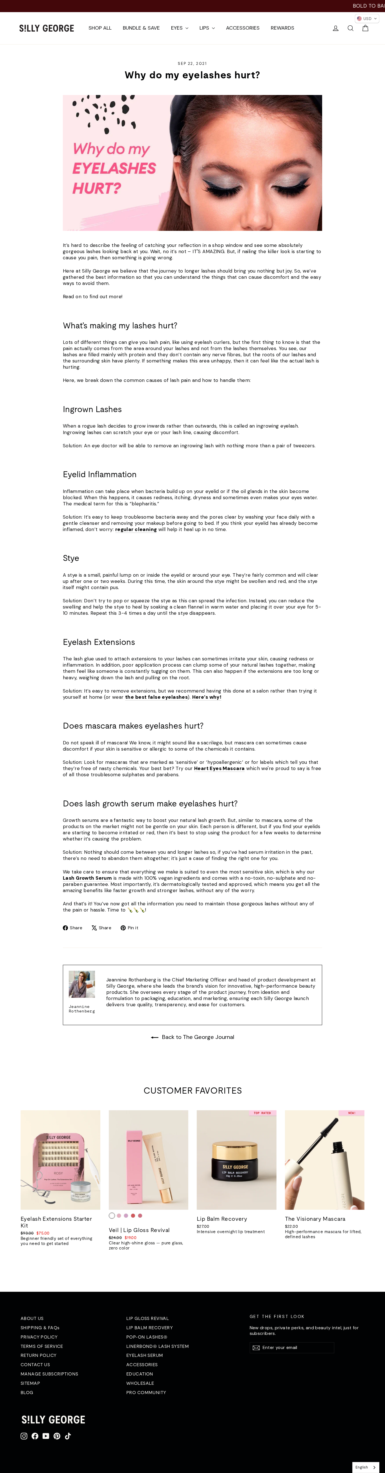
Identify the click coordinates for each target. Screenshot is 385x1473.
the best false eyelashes (156, 697)
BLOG (27, 1392)
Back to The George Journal (197, 1037)
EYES (177, 28)
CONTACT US (35, 1364)
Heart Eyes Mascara (219, 768)
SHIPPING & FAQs (40, 1327)
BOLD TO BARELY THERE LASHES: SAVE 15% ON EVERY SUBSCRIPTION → (193, 6)
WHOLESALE (140, 1383)
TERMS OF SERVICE (42, 1346)
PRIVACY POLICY (39, 1336)
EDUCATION (139, 1373)
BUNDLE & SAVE (141, 28)
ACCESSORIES (243, 28)
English (361, 1467)
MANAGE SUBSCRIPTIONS (49, 1373)
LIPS (205, 28)
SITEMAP (30, 1383)
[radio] (112, 1216)
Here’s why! (207, 697)
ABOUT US (32, 1318)
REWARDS (282, 28)
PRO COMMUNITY (146, 1392)
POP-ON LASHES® (146, 1336)
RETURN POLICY (39, 1355)
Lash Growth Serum (87, 878)
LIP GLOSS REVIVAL (147, 1318)
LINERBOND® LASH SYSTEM (157, 1346)
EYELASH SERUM (144, 1355)
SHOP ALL (100, 28)
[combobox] (365, 1467)
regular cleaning (136, 529)
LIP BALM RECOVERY (149, 1327)
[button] (367, 18)
